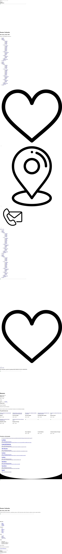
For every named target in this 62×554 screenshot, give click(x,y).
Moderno (6, 65)
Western (6, 243)
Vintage (4, 51)
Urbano (6, 68)
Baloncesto (6, 56)
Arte (4, 40)
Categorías (3, 39)
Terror (6, 50)
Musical (6, 49)
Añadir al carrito (2, 403)
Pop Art (6, 43)
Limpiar (6, 401)
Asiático (6, 46)
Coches (4, 58)
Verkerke (3, 62)
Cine (4, 237)
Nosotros (3, 60)
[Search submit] (0, 1)
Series (6, 48)
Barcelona (4, 252)
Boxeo (6, 249)
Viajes (6, 54)
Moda (6, 246)
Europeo (6, 240)
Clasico (6, 234)
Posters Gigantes (5, 59)
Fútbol (6, 57)
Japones (6, 42)
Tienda (3, 38)
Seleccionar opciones (8, 441)
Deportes (6, 53)
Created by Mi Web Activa (3, 548)
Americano (6, 45)
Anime (6, 47)
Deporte (4, 55)
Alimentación (7, 52)
